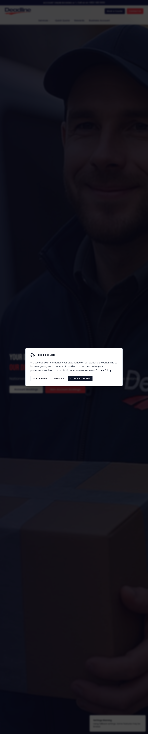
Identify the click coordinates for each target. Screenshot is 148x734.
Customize (41, 378)
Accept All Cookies (80, 378)
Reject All (59, 378)
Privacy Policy (103, 370)
